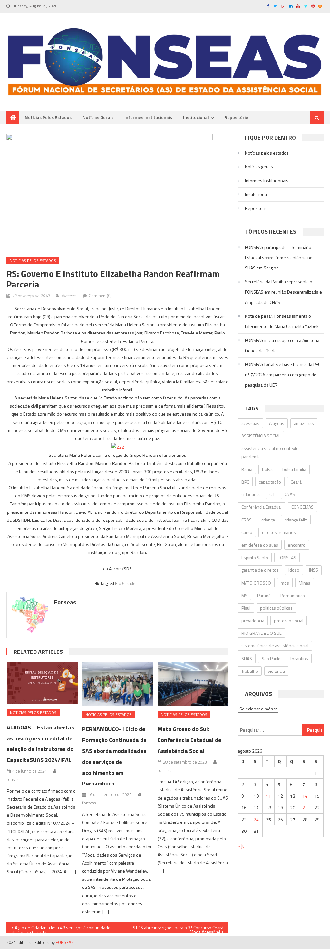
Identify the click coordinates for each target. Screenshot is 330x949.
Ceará (296, 481)
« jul (242, 845)
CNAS (290, 494)
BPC (245, 481)
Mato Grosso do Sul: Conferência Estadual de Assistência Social (189, 740)
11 (268, 796)
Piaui (245, 608)
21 (304, 807)
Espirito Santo (254, 557)
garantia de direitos (260, 570)
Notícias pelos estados (48, 117)
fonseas (68, 295)
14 (304, 796)
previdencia (252, 620)
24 (256, 819)
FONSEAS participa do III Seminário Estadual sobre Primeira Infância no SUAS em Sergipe (279, 257)
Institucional (196, 117)
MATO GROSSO (256, 582)
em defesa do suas (259, 544)
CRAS (246, 519)
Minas (304, 582)
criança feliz (296, 519)
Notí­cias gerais (97, 117)
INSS (313, 570)
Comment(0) (100, 295)
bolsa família (294, 469)
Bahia (246, 469)
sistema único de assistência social (274, 645)
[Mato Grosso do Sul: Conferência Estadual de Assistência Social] (193, 684)
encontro (297, 544)
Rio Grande (125, 583)
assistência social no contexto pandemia (270, 452)
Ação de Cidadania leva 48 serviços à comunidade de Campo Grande (61, 928)
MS (244, 595)
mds (285, 582)
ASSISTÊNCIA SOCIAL (260, 435)
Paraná (264, 595)
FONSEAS (287, 557)
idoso (293, 570)
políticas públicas (276, 608)
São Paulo (271, 658)
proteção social (288, 620)
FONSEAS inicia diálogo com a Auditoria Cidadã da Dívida (282, 345)
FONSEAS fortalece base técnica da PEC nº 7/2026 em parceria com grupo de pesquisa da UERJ (282, 374)
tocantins (299, 658)
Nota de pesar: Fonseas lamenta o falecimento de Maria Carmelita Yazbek (282, 321)
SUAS (246, 658)
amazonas (304, 423)
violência (276, 671)
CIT (272, 494)
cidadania (250, 494)
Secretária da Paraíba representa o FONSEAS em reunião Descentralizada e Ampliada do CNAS (283, 291)
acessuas (250, 423)
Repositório (236, 117)
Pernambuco (292, 595)
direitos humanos (279, 532)
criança (268, 519)
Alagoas (276, 423)
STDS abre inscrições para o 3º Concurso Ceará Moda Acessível (178, 928)
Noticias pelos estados (33, 261)
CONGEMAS (302, 506)
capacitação (270, 481)
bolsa (267, 469)
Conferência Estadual (261, 506)
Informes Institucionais (148, 117)
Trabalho (249, 671)
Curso (246, 532)
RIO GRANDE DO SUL (261, 633)
